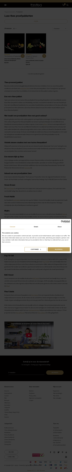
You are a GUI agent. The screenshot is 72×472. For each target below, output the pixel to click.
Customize (35, 249)
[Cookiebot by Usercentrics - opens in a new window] (62, 221)
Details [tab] (36, 226)
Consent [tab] (12, 226)
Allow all (59, 249)
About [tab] (59, 226)
